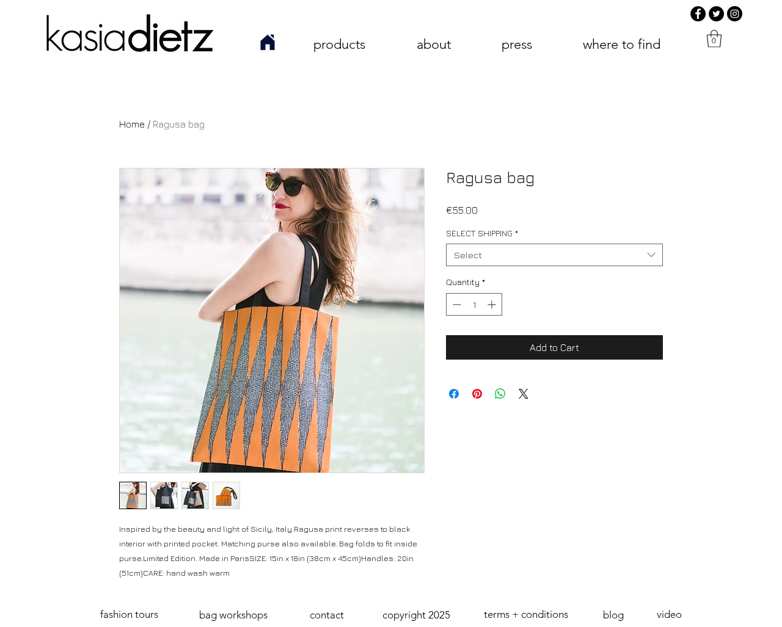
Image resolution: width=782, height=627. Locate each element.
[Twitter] (716, 13)
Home (132, 123)
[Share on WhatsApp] (500, 393)
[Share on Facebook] (454, 393)
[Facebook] (698, 13)
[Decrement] (455, 304)
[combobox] (554, 255)
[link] (714, 39)
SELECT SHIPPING (482, 233)
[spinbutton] (474, 304)
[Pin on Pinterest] (477, 393)
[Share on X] (523, 393)
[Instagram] (734, 13)
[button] (416, 615)
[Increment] (492, 304)
